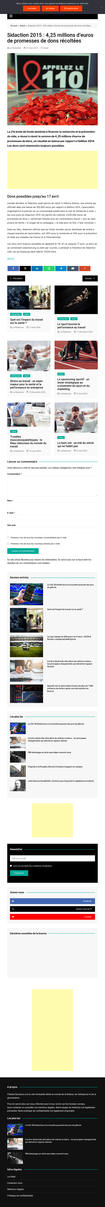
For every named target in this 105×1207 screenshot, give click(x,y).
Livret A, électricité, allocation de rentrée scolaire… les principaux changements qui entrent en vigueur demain (69, 664)
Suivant (88, 278)
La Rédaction (15, 48)
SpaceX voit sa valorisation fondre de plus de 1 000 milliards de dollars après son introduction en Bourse (70, 688)
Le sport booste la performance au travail (71, 325)
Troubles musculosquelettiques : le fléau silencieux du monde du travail (28, 441)
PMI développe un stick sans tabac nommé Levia (49, 752)
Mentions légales (15, 1189)
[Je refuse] (101, 7)
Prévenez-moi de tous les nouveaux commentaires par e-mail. (39, 537)
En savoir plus (71, 8)
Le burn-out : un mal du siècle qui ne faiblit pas (75, 444)
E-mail (11, 513)
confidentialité (42, 1111)
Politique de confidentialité (20, 1195)
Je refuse (50, 8)
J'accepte (31, 8)
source (10, 258)
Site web (11, 525)
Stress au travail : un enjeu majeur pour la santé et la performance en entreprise (26, 384)
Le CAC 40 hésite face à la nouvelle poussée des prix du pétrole (56, 724)
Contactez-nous (14, 1183)
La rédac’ (11, 1176)
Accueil (14, 26)
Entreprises (15, 314)
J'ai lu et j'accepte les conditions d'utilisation (32, 866)
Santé (22, 26)
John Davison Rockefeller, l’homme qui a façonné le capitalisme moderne (61, 781)
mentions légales (46, 1107)
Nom (10, 500)
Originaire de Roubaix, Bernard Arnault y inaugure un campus (55, 767)
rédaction (76, 1107)
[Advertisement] (52, 170)
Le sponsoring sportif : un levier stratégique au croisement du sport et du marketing (73, 384)
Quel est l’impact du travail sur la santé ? (26, 321)
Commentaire (14, 474)
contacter (16, 1107)
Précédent (17, 278)
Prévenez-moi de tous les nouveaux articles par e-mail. (35, 543)
